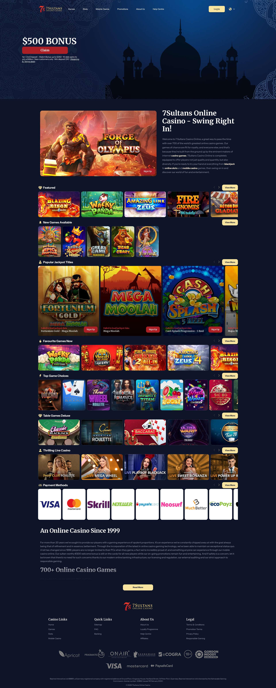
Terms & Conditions (195, 624)
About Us (140, 9)
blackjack (229, 163)
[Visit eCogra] (169, 654)
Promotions (122, 9)
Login (217, 9)
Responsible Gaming (195, 638)
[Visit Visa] (114, 666)
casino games (178, 155)
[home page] (50, 9)
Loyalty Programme (149, 629)
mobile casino (190, 168)
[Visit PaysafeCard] (161, 666)
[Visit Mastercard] (137, 666)
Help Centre (158, 9)
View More (230, 187)
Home (51, 624)
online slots (171, 168)
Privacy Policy (192, 634)
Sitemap (98, 624)
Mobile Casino (102, 9)
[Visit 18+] (188, 654)
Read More (138, 587)
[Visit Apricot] (69, 654)
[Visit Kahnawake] (145, 654)
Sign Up (148, 171)
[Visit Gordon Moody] (206, 654)
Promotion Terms (194, 629)
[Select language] (232, 9)
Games (71, 9)
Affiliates (144, 638)
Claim (45, 50)
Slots (85, 9)
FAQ (96, 629)
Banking (97, 634)
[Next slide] (219, 187)
